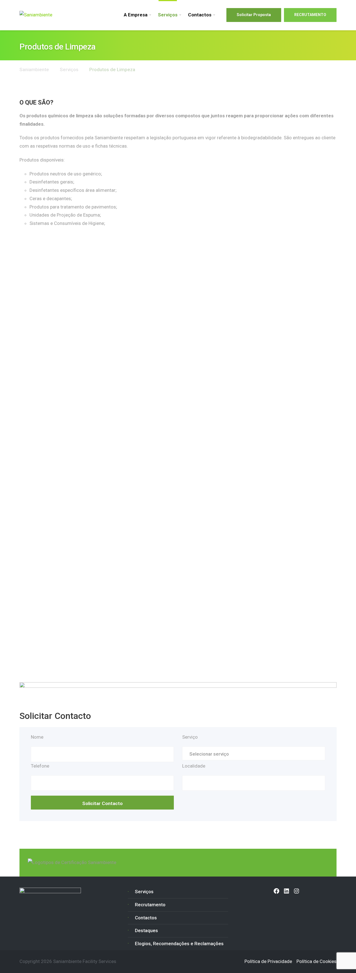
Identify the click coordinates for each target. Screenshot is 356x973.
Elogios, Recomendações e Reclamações (179, 943)
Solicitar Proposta (254, 15)
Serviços (167, 15)
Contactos (199, 15)
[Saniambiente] (35, 15)
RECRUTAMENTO (310, 15)
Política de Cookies (316, 961)
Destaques (146, 930)
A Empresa (135, 15)
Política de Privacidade (268, 961)
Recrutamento (150, 904)
